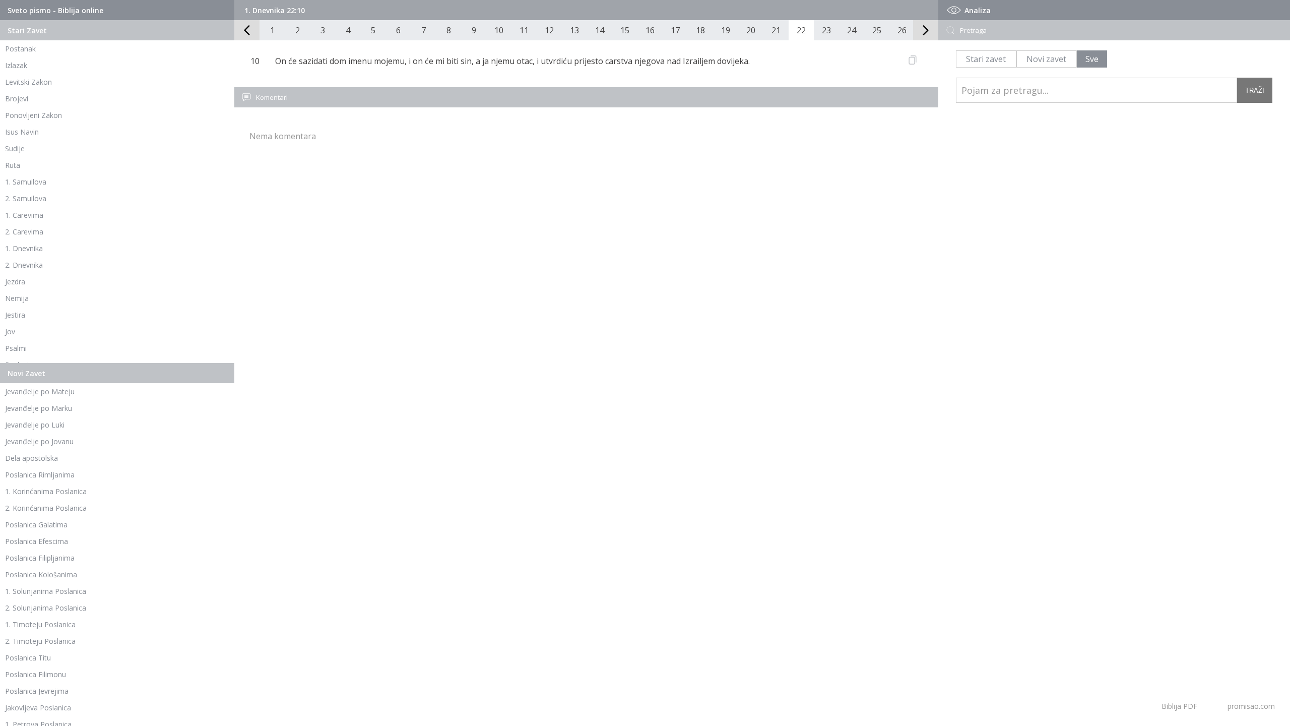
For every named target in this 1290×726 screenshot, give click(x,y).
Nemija (17, 298)
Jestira (15, 315)
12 (549, 30)
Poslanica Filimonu (35, 674)
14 (599, 30)
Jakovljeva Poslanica (38, 707)
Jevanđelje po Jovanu (39, 441)
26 (902, 30)
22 (801, 30)
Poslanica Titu (28, 657)
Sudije (15, 148)
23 (826, 30)
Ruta (12, 165)
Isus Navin (22, 132)
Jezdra (15, 281)
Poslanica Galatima (36, 524)
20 (750, 30)
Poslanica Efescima (36, 541)
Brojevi (16, 98)
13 (574, 30)
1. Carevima (24, 215)
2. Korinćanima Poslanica (46, 508)
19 (725, 30)
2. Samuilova (25, 198)
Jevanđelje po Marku (38, 408)
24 (851, 30)
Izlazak (16, 65)
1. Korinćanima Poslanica (46, 491)
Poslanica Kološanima (41, 574)
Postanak (20, 48)
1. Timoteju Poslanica (40, 624)
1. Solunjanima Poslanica (45, 591)
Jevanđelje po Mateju (40, 391)
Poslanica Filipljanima (40, 558)
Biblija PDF (1179, 706)
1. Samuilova (25, 182)
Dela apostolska (31, 458)
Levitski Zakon (28, 82)
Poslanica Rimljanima (40, 474)
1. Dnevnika (24, 248)
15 (624, 30)
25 (876, 30)
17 (675, 30)
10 (498, 30)
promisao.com (1251, 706)
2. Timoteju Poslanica (40, 641)
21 (776, 30)
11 (524, 30)
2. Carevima (24, 231)
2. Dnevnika (24, 265)
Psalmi (16, 348)
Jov (10, 331)
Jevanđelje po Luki (34, 425)
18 (700, 30)
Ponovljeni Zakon (33, 115)
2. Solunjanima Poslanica (45, 608)
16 (650, 30)
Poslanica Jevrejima (37, 691)
